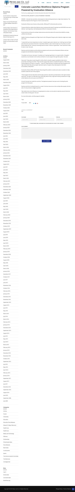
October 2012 (6, 358)
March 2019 (6, 246)
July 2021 (5, 167)
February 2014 (6, 322)
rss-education (6, 450)
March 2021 (6, 178)
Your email (41, 117)
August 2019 (6, 231)
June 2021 (5, 169)
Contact (68, 2)
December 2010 (7, 387)
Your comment (24, 126)
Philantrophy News (7, 442)
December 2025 (7, 68)
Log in (4, 472)
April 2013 (5, 341)
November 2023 (7, 105)
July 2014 (5, 316)
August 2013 (6, 333)
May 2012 (5, 367)
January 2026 (6, 65)
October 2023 (6, 107)
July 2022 (5, 136)
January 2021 (6, 184)
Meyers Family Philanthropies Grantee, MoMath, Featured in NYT (10, 23)
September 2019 (7, 229)
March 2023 (6, 122)
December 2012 (7, 353)
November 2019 (7, 223)
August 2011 (6, 381)
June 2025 (5, 74)
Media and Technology (8, 433)
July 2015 (5, 308)
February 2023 (6, 124)
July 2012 (5, 364)
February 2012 (6, 372)
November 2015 (7, 299)
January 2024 (6, 99)
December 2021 (7, 155)
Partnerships (6, 439)
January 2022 (6, 153)
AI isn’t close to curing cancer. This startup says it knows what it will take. (10, 17)
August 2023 (6, 110)
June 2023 (5, 116)
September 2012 (7, 361)
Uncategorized (6, 461)
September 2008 (7, 398)
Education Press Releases (49, 13)
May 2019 (5, 240)
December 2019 (7, 220)
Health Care (6, 428)
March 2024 (6, 96)
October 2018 (6, 257)
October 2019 (6, 226)
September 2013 (7, 330)
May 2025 (5, 76)
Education (41, 13)
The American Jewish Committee (10, 456)
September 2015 (7, 302)
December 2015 (7, 296)
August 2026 (6, 60)
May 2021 (5, 172)
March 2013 (6, 344)
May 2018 (5, 262)
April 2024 (5, 93)
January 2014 (6, 324)
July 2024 (5, 88)
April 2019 (5, 243)
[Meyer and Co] (17, 2)
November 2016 (7, 285)
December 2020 (7, 186)
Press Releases (6, 445)
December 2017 (7, 274)
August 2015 (6, 305)
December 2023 (7, 102)
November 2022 (7, 133)
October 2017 (6, 277)
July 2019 (5, 234)
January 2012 (6, 375)
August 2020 (6, 198)
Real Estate (5, 447)
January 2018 (6, 271)
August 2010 (6, 392)
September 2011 (7, 378)
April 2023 (5, 119)
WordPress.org (6, 480)
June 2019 (5, 237)
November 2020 (7, 189)
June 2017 (5, 282)
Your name (23, 117)
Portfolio (55, 2)
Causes (5, 414)
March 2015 (6, 313)
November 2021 (7, 158)
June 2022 (5, 138)
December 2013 (7, 327)
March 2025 (6, 79)
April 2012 (5, 370)
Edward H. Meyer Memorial (9, 425)
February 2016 (6, 291)
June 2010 (5, 395)
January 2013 (6, 350)
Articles (37, 13)
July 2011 (5, 384)
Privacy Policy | (59, 489)
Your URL (58, 117)
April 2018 (5, 265)
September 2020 (7, 195)
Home (43, 2)
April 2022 (5, 144)
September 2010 (7, 389)
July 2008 (5, 401)
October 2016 (6, 288)
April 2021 (5, 175)
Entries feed (6, 474)
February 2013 (6, 347)
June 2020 (5, 203)
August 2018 (6, 260)
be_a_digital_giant (29, 13)
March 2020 (6, 212)
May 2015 (5, 310)
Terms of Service (67, 489)
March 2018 (6, 268)
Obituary (5, 436)
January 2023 (6, 127)
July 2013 (5, 336)
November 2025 (7, 71)
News (62, 2)
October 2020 (6, 192)
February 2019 (6, 248)
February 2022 (6, 150)
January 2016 (6, 293)
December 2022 (7, 130)
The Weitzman (6, 459)
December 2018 (7, 254)
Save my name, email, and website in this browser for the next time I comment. (47, 123)
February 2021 (6, 181)
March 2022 (6, 147)
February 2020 (6, 215)
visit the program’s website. (38, 96)
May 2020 (5, 206)
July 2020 (5, 200)
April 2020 (5, 209)
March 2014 (6, 319)
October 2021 (6, 161)
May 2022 (5, 141)
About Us (49, 2)
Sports (4, 453)
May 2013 (5, 339)
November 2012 (7, 356)
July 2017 (5, 279)
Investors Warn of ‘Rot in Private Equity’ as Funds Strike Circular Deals (10, 41)
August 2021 (6, 164)
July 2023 (5, 113)
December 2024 (7, 82)
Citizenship (5, 416)
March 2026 (6, 62)
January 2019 (6, 251)
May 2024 (5, 91)
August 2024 (6, 85)
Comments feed (7, 477)
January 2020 (6, 217)
